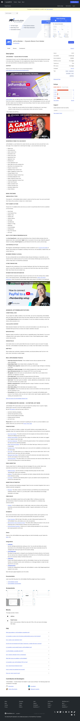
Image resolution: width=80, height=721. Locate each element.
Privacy (6, 706)
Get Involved (50, 701)
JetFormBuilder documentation (14, 583)
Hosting (6, 705)
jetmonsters (16, 43)
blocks (67, 71)
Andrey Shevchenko (12, 689)
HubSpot (10, 505)
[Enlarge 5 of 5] (33, 600)
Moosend (10, 489)
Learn (34, 701)
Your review (56, 100)
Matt (63, 703)
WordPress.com (65, 701)
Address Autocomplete (13, 437)
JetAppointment (11, 565)
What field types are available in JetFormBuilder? (16, 658)
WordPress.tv (36, 706)
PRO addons (12, 409)
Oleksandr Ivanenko (35, 689)
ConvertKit (10, 477)
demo (7, 537)
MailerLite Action (11, 470)
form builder (68, 73)
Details (8, 48)
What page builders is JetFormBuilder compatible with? (18, 632)
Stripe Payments (11, 519)
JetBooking (10, 558)
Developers (35, 705)
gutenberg (71, 75)
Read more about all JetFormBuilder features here (16, 398)
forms (72, 73)
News (6, 703)
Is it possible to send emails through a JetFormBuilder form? (19, 647)
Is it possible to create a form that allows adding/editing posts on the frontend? (23, 636)
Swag (49, 706)
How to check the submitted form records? (15, 669)
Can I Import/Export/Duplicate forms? (14, 665)
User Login (10, 451)
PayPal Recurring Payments (14, 526)
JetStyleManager (12, 551)
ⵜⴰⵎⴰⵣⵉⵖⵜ (18, 713)
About (6, 701)
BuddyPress (65, 706)
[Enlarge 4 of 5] (18, 600)
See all (72, 100)
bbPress (64, 705)
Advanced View (57, 79)
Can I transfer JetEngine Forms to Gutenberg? (16, 654)
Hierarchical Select (12, 458)
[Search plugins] (17, 13)
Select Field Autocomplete (13, 444)
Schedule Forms (11, 448)
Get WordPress (74, 2)
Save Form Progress (12, 433)
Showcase (21, 701)
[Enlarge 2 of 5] (33, 591)
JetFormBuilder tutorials (13, 581)
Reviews (15, 48)
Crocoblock (33, 686)
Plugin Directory (8, 5)
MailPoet (10, 474)
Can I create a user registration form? (14, 639)
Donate (50, 705)
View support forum (58, 113)
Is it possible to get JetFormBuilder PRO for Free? (17, 662)
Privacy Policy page (27, 423)
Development (22, 48)
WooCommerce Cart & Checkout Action (16, 522)
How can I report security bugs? (13, 673)
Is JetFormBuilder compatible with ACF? (14, 651)
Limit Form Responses (12, 441)
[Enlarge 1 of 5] (18, 591)
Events (49, 703)
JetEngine (10, 544)
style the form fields (43, 247)
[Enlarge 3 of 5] (48, 591)
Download (71, 42)
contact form (71, 71)
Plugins (20, 705)
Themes (20, 703)
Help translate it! (50, 9)
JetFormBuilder (9, 99)
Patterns (20, 706)
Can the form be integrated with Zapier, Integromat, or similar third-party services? (24, 643)
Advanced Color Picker (13, 455)
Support (72, 48)
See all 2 (72, 68)
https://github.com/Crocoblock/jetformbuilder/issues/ (17, 70)
